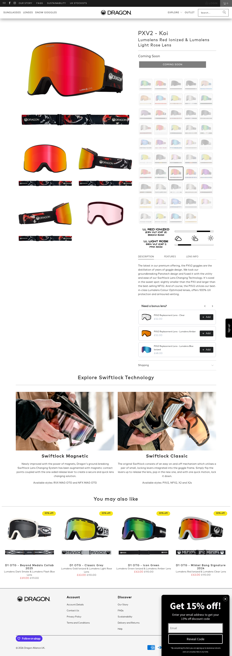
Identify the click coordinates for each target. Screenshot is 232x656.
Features (170, 257)
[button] (175, 12)
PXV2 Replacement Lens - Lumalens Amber (175, 332)
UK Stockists (78, 3)
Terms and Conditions (78, 623)
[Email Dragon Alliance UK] (4, 3)
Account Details (75, 605)
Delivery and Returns (128, 623)
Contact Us (73, 611)
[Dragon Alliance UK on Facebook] (9, 3)
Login (213, 3)
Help (120, 629)
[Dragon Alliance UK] (116, 12)
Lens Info (192, 257)
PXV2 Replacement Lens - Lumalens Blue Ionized (173, 348)
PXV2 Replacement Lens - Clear (169, 315)
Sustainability (56, 3)
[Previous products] (205, 306)
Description (146, 257)
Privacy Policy (74, 617)
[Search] (224, 12)
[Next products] (212, 306)
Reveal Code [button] (195, 639)
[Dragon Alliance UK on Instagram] (14, 3)
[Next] (224, 545)
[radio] (145, 84)
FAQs (39, 3)
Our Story (25, 3)
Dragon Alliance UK (34, 648)
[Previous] (7, 545)
